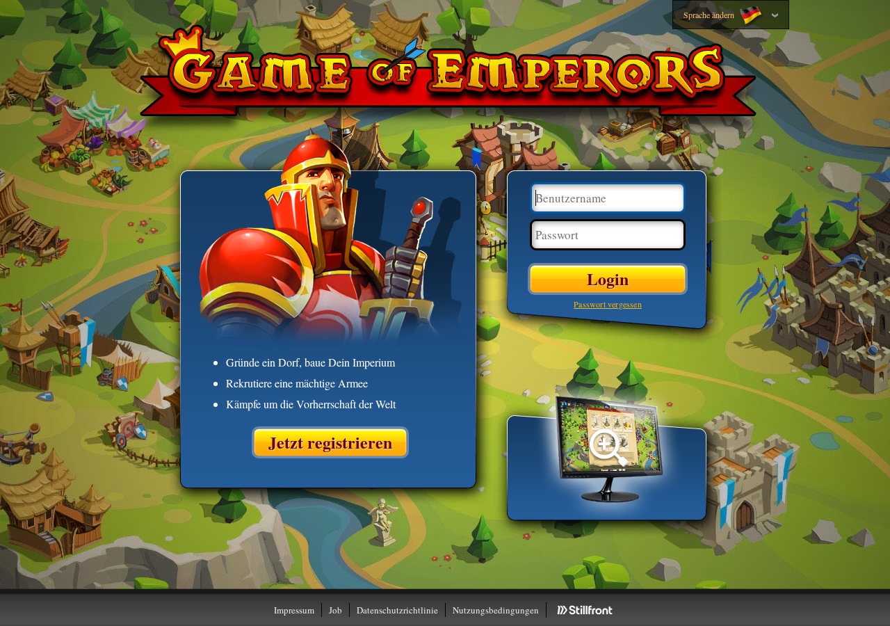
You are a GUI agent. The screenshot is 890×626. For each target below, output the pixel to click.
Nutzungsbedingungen (496, 610)
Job (335, 610)
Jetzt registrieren (330, 442)
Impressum (294, 610)
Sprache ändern (709, 14)
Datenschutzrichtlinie (397, 610)
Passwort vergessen (608, 304)
